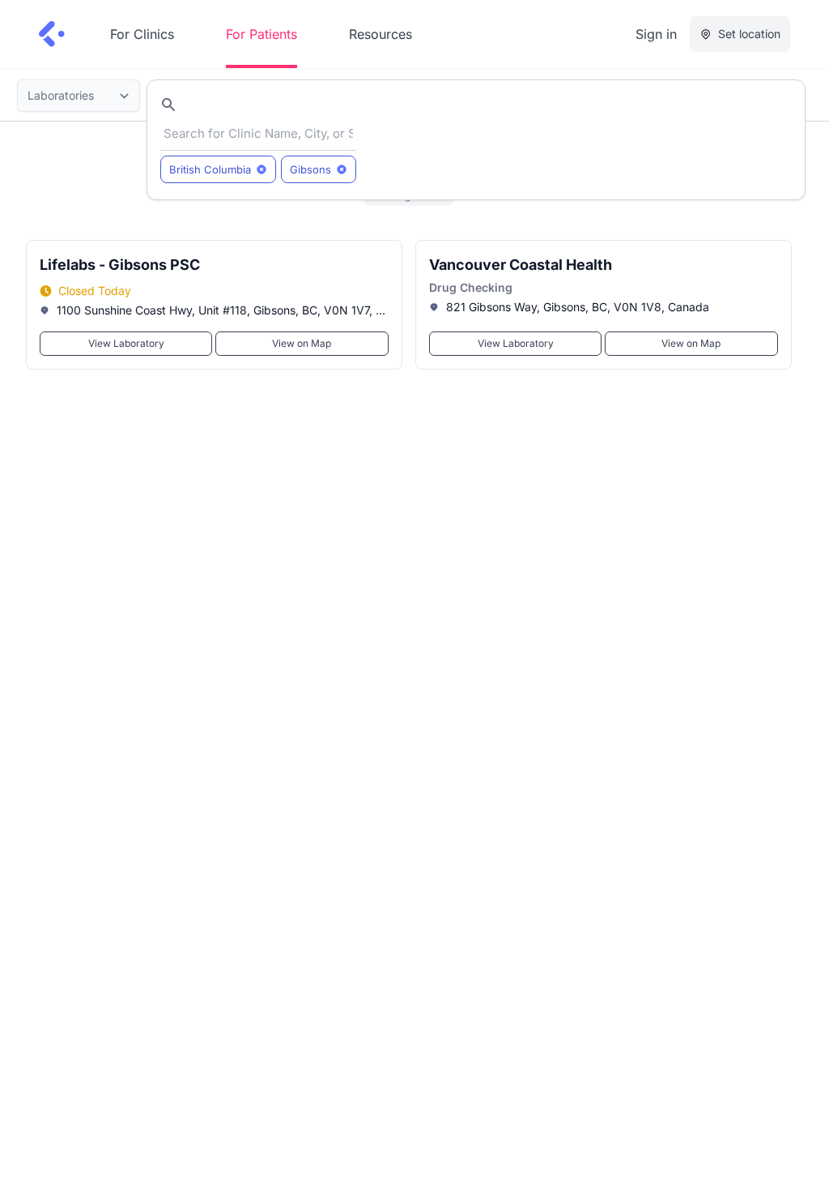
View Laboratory (126, 343)
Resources (380, 34)
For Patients (261, 34)
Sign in (656, 34)
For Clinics (142, 34)
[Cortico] (52, 34)
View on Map (301, 343)
